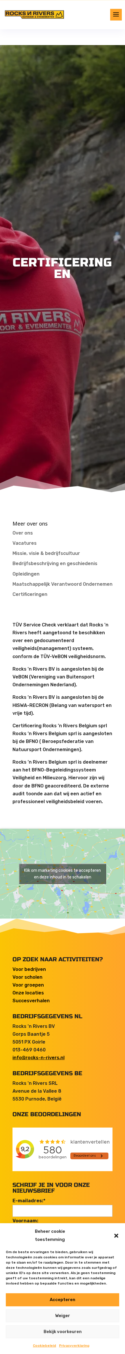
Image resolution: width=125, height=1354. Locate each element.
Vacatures (24, 543)
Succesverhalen (31, 1000)
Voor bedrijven (29, 969)
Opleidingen (26, 574)
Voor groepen (28, 985)
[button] (116, 1236)
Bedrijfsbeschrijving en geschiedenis (54, 563)
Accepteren (62, 1299)
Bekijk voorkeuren (63, 1331)
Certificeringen (29, 594)
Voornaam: (25, 1220)
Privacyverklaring (74, 1346)
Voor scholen (27, 977)
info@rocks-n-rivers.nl (38, 1057)
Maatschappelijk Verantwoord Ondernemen (62, 584)
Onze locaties (28, 993)
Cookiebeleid (44, 1346)
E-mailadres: (28, 1200)
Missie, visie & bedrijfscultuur (46, 553)
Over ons (22, 533)
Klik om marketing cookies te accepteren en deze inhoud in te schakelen (62, 874)
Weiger (62, 1315)
